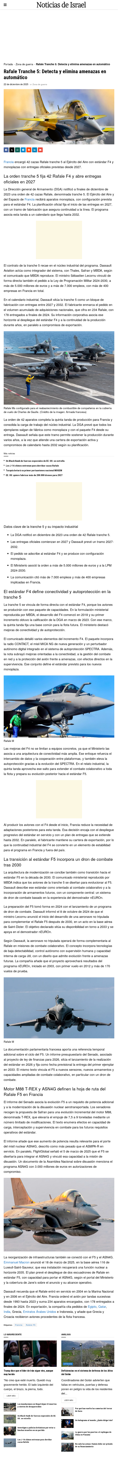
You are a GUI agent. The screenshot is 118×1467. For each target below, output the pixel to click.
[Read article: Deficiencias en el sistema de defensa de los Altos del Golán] (87, 1353)
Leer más (12, 1395)
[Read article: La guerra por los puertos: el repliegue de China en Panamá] (67, 1435)
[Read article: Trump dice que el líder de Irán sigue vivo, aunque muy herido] (30, 1353)
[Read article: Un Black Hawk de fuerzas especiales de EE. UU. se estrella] (10, 1419)
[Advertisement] (59, 35)
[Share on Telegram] (23, 149)
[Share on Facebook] (6, 149)
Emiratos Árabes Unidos (39, 1311)
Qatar (102, 1306)
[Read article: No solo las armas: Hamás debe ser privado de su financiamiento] (67, 1447)
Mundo (9, 1364)
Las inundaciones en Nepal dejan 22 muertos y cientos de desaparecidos (37, 1405)
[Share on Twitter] (11, 149)
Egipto (92, 1306)
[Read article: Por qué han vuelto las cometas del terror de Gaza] (67, 1411)
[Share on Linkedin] (34, 149)
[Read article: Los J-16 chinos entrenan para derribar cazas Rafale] (10, 1442)
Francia (9, 162)
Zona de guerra (24, 64)
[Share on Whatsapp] (17, 149)
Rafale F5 (30, 1325)
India (7, 1311)
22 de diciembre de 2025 (16, 84)
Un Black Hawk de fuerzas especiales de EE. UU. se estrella (35, 461)
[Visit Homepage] (61, 5)
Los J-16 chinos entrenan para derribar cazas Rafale (32, 465)
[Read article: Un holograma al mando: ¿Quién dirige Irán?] (67, 1423)
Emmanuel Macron (17, 1262)
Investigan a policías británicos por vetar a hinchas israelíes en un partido (36, 1429)
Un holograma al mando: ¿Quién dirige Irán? (94, 1420)
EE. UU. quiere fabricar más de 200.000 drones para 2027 (34, 475)
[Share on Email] (40, 149)
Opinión (68, 1364)
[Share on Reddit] (28, 149)
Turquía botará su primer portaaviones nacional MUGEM (34, 470)
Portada (8, 64)
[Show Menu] (5, 4)
